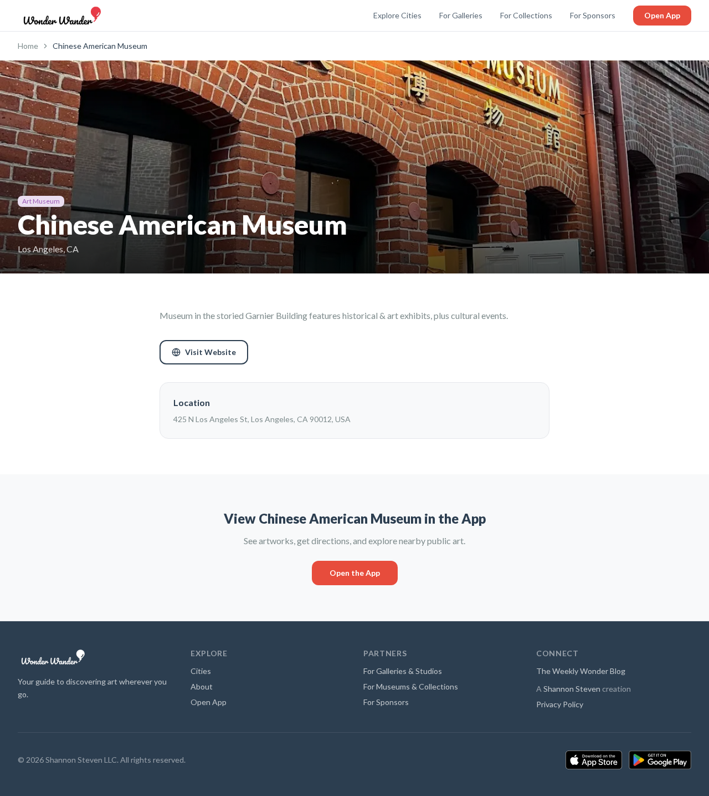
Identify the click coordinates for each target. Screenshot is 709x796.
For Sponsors (592, 15)
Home (28, 45)
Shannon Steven (571, 688)
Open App (662, 15)
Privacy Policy (559, 704)
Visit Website (210, 352)
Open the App (355, 572)
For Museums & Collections (410, 686)
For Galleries (460, 15)
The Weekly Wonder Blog (580, 671)
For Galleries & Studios (402, 671)
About (202, 686)
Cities (201, 671)
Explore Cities (397, 15)
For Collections (526, 15)
